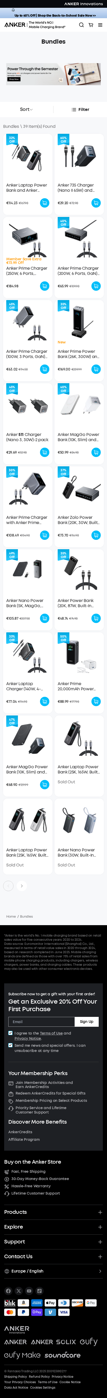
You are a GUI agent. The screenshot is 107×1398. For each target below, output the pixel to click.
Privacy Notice (28, 1038)
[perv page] (8, 886)
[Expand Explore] (100, 1227)
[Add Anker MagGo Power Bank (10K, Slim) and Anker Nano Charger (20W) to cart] (96, 452)
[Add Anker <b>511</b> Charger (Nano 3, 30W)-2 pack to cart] (44, 452)
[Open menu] (100, 25)
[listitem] (8, 1291)
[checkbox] (10, 1033)
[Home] (36, 25)
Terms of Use (51, 1033)
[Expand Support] (100, 1241)
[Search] (81, 25)
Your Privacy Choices (20, 1382)
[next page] (22, 886)
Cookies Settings (42, 1388)
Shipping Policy (15, 1377)
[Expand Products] (100, 1212)
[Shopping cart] (90, 25)
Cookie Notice (70, 1382)
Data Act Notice (16, 1388)
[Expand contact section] (100, 1256)
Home (11, 916)
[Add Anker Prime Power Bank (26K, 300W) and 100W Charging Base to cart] (96, 369)
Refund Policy (39, 1377)
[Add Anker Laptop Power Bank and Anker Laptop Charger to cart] (44, 203)
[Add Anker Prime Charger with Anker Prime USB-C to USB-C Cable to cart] (44, 535)
